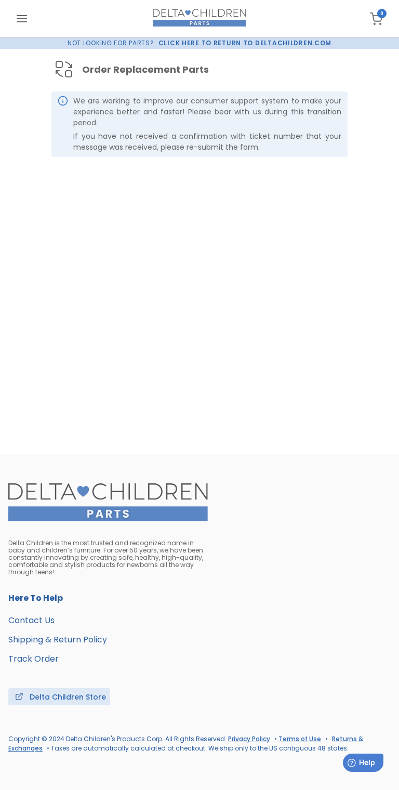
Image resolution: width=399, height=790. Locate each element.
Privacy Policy (249, 738)
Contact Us (31, 620)
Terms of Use (299, 738)
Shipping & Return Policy (57, 640)
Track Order (33, 659)
